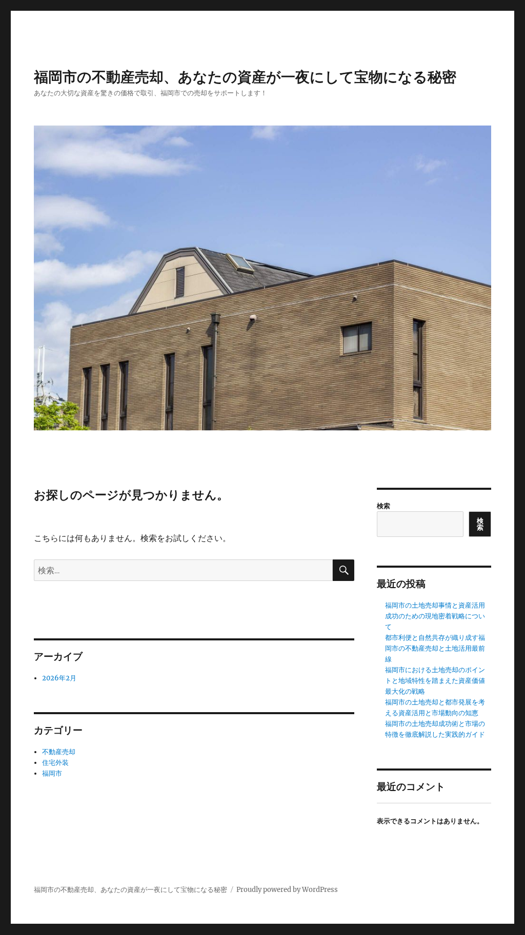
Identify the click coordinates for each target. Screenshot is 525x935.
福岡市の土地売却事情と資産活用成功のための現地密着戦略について (435, 616)
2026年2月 (59, 678)
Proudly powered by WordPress (287, 889)
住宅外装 (55, 762)
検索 (383, 506)
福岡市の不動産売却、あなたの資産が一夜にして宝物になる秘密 (245, 77)
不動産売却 (58, 751)
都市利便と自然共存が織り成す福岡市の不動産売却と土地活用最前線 (435, 648)
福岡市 (52, 773)
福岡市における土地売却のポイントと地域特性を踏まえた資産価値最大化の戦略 (435, 681)
